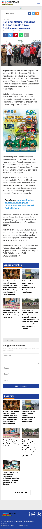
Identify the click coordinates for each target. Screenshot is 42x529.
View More (21, 492)
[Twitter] (33, 13)
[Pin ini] (15, 35)
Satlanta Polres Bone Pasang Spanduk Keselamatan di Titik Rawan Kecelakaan (28, 416)
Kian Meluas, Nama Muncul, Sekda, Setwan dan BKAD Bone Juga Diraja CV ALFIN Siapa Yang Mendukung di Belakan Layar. (11, 287)
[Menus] (39, 3)
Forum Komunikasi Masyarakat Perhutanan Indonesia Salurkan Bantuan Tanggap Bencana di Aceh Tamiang (11, 478)
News (15, 31)
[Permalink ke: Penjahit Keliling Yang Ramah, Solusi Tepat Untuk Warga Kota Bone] (11, 303)
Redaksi (6, 525)
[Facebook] (30, 13)
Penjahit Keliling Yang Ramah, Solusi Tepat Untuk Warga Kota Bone (11, 443)
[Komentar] (26, 35)
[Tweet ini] (10, 35)
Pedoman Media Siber (19, 525)
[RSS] (37, 13)
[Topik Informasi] (10, 3)
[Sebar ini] (5, 35)
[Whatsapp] (21, 35)
